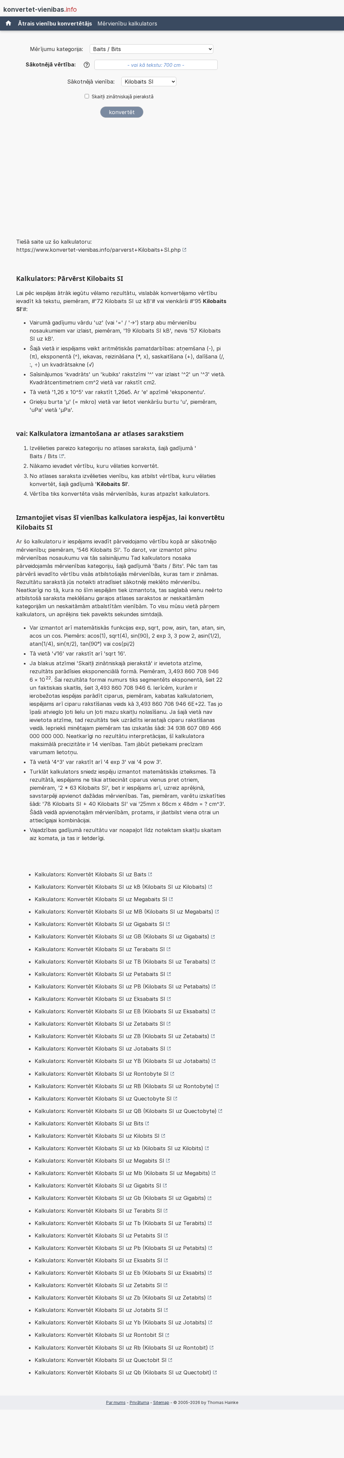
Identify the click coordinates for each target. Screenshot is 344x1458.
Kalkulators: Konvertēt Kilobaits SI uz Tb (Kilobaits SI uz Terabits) (120, 1223)
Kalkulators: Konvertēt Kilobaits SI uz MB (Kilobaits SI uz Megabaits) (124, 911)
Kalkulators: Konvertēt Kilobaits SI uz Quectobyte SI (103, 1098)
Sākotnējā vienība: (91, 81)
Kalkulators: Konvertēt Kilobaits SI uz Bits (89, 1123)
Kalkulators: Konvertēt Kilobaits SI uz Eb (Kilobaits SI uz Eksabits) (120, 1272)
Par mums (116, 1402)
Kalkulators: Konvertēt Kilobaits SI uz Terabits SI (98, 1210)
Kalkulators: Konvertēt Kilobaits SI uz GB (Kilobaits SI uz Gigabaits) (122, 936)
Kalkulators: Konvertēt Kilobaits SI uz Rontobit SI (99, 1334)
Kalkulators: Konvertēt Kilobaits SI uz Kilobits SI (97, 1135)
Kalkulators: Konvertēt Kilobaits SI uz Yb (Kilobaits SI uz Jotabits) (121, 1322)
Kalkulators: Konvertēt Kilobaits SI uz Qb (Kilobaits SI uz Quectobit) (123, 1372)
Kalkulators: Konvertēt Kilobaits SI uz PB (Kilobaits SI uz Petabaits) (122, 986)
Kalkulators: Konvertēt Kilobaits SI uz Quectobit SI (101, 1360)
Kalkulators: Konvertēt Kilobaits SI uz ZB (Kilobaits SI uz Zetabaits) (122, 1036)
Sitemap (161, 1402)
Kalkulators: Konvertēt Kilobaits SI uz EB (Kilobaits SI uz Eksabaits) (122, 1011)
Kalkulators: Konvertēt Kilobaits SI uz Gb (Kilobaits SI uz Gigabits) (120, 1198)
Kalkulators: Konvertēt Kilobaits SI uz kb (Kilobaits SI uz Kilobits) (119, 1148)
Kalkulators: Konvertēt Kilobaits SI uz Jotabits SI (98, 1310)
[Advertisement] (121, 173)
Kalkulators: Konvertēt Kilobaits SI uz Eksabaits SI (100, 998)
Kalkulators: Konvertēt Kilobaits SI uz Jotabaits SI (100, 1048)
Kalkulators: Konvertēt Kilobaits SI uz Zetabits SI (98, 1285)
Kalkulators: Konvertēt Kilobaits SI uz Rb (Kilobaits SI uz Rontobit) (121, 1347)
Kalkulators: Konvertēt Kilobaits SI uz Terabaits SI (100, 949)
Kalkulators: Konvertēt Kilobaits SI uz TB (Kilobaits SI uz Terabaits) (122, 961)
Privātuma (139, 1402)
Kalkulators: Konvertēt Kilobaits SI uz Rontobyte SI (102, 1073)
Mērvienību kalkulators (127, 23)
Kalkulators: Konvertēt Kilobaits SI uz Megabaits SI (101, 899)
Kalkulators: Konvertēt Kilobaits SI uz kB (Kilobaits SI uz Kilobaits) (121, 886)
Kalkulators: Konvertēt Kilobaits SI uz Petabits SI (98, 1235)
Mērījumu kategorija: (56, 49)
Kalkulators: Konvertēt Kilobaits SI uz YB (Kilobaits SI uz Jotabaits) (122, 1061)
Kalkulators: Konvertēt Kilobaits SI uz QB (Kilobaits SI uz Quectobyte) (126, 1111)
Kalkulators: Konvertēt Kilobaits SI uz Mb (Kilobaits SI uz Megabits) (122, 1173)
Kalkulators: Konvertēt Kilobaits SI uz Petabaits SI (100, 974)
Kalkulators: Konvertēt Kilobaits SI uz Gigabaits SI (99, 924)
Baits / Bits (43, 456)
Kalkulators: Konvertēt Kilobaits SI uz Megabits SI (99, 1160)
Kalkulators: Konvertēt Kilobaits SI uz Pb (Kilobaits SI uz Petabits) (121, 1248)
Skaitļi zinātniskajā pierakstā (123, 96)
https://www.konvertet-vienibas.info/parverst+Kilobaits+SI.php (98, 249)
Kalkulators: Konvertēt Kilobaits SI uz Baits (90, 874)
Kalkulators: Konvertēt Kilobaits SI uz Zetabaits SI (100, 1023)
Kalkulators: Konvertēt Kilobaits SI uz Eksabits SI (98, 1260)
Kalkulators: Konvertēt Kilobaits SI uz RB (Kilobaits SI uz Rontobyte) (124, 1086)
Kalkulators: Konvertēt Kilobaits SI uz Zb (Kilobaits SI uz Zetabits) (120, 1297)
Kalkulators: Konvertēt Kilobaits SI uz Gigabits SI (98, 1185)
